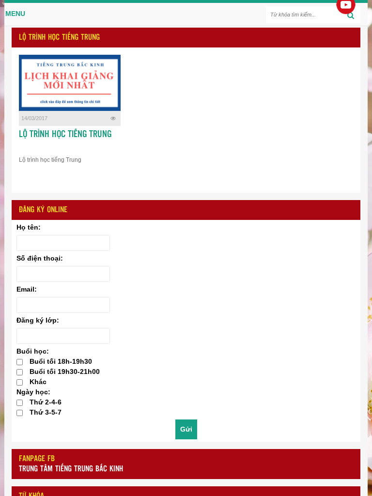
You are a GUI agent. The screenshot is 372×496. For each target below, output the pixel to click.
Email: (26, 289)
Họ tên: (28, 227)
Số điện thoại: (39, 258)
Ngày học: (33, 392)
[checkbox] (19, 362)
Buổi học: (32, 351)
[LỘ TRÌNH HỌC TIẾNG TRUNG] (70, 83)
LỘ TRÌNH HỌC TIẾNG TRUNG (65, 134)
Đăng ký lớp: (37, 320)
